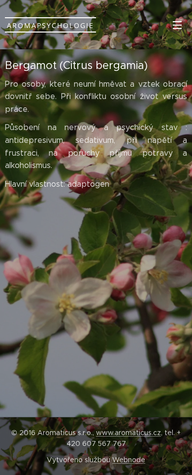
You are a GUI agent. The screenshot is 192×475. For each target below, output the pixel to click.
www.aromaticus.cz (128, 432)
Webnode (128, 459)
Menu (177, 24)
